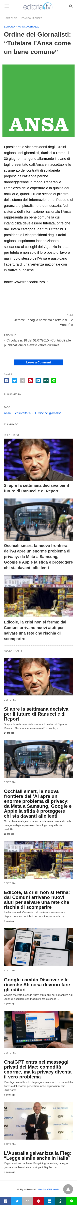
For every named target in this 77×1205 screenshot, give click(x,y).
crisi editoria (23, 413)
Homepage (10, 18)
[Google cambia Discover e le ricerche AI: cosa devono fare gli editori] (38, 947)
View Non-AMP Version (49, 1189)
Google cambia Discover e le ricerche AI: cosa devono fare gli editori (37, 984)
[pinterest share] (30, 380)
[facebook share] (6, 380)
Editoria (9, 26)
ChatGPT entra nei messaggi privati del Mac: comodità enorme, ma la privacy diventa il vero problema (37, 1069)
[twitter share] (14, 380)
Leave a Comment (38, 362)
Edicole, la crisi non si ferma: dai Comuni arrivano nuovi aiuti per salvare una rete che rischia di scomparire (37, 900)
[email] (27, 1201)
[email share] (22, 380)
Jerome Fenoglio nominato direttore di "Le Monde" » (43, 322)
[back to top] (68, 1189)
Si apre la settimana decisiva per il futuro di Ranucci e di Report (36, 714)
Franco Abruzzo (32, 18)
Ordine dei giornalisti (48, 413)
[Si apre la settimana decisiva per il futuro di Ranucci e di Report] (38, 460)
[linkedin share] (38, 380)
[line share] (53, 380)
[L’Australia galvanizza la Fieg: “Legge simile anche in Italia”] (38, 1121)
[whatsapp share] (46, 380)
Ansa (7, 413)
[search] (71, 6)
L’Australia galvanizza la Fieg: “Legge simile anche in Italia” (37, 1155)
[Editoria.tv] (38, 5)
